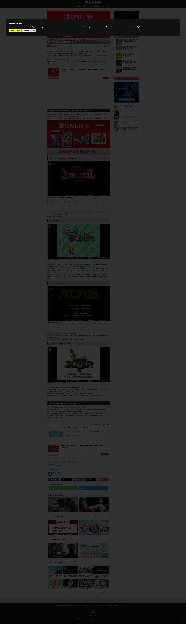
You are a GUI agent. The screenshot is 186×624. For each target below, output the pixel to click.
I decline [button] (18, 30)
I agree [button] (12, 30)
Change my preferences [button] (29, 30)
